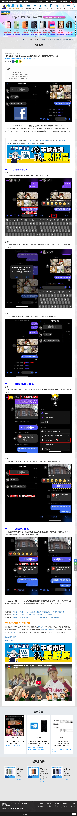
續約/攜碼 (51, 629)
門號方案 (62, 8)
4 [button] (38, 36)
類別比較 (49, 806)
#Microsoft (68, 749)
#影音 (18, 745)
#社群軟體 (15, 59)
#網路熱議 (31, 750)
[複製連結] (20, 61)
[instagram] (39, 1)
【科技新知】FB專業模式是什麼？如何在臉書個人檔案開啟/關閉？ (32, 614)
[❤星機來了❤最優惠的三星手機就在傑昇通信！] (38, 23)
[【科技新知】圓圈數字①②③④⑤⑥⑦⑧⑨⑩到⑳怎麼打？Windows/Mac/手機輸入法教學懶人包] (62, 726)
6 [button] (41, 36)
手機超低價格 (29, 143)
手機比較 (45, 8)
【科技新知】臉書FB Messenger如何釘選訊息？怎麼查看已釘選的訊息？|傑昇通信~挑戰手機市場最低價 (15, 8)
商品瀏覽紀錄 (75, 567)
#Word (54, 749)
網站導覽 (73, 806)
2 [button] (35, 36)
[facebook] (54, 1)
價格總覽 (28, 8)
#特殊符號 (54, 751)
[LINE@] (46, 1)
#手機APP (21, 59)
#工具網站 (13, 745)
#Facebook (8, 59)
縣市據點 (57, 803)
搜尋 (73, 1)
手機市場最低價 (43, 140)
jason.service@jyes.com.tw (15, 808)
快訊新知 (68, 8)
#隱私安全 (37, 747)
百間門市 (12, 632)
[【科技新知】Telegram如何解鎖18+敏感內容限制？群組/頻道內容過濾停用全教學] (38, 726)
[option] (38, 23)
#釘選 (33, 59)
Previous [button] (3, 23)
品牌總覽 (40, 803)
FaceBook (75, 561)
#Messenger (27, 59)
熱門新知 (57, 806)
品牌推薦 (49, 803)
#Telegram (37, 750)
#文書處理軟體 (60, 749)
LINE (75, 564)
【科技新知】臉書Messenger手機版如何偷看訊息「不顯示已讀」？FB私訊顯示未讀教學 (38, 612)
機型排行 (34, 8)
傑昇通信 (31, 140)
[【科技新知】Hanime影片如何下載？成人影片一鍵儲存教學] (15, 726)
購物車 (71, 2)
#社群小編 (43, 747)
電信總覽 (73, 803)
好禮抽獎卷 (62, 140)
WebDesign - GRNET (49, 814)
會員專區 (65, 1)
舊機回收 (51, 8)
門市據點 (57, 8)
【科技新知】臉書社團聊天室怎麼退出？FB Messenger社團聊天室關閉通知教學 (35, 617)
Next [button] (73, 23)
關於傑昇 (74, 8)
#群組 (42, 750)
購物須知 (65, 806)
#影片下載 (7, 745)
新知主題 (40, 806)
